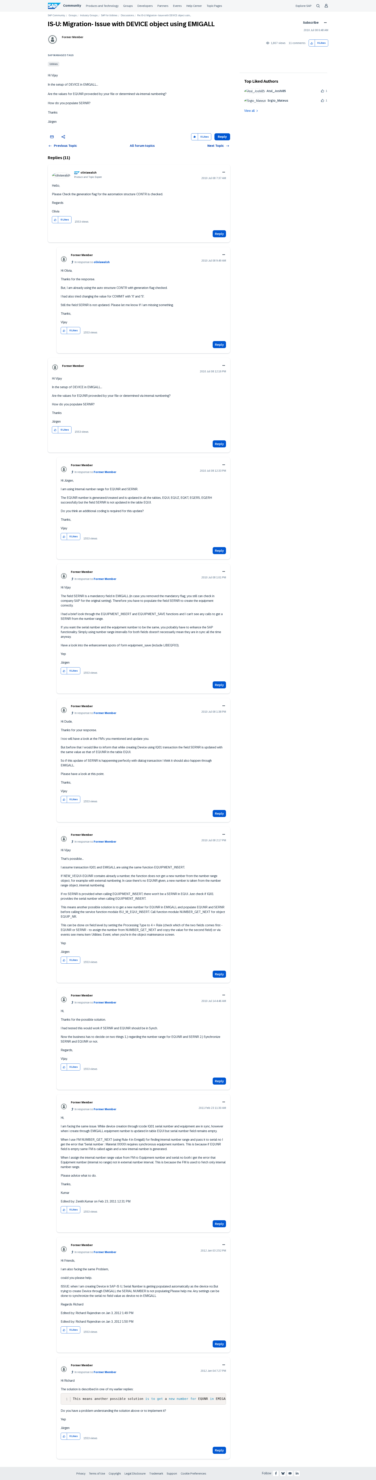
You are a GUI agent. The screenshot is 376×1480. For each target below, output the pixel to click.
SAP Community (56, 15)
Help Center (194, 5)
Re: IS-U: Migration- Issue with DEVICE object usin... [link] (164, 15)
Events (177, 5)
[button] (312, 43)
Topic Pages (214, 5)
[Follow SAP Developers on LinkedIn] (297, 1473)
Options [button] (325, 22)
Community (72, 5)
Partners (162, 5)
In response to (92, 262)
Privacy (80, 1473)
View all (249, 110)
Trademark (156, 1473)
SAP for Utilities (109, 15)
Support (172, 1473)
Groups (128, 5)
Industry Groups (89, 15)
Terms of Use (97, 1473)
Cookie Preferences (193, 1473)
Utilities (54, 64)
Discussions (127, 15)
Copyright (115, 1473)
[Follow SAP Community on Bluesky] (283, 1473)
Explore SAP (304, 5)
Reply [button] (222, 136)
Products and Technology (102, 5)
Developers (145, 5)
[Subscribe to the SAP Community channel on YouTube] (290, 1473)
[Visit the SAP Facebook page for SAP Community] (275, 1473)
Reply (219, 234)
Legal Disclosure (135, 1473)
